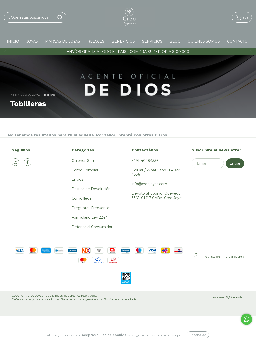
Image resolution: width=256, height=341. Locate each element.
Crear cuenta (235, 256)
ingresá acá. (91, 299)
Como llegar (82, 198)
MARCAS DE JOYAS (62, 41)
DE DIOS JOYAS (30, 94)
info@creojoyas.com (149, 184)
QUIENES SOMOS (204, 41)
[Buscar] (60, 17)
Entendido (198, 335)
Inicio (13, 94)
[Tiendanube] (228, 297)
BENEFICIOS (123, 41)
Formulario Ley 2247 (89, 217)
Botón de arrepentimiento (123, 299)
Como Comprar (85, 170)
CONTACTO (237, 41)
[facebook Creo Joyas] (28, 162)
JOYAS (32, 41)
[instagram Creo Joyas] (15, 162)
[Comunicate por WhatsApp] (246, 319)
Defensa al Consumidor (92, 227)
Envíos (77, 179)
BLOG (175, 41)
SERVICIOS (152, 41)
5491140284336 (145, 160)
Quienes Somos (86, 160)
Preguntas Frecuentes (91, 208)
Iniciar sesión (211, 256)
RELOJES (96, 41)
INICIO (13, 41)
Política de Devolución (91, 189)
